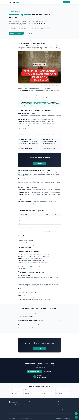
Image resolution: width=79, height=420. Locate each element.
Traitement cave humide (29, 389)
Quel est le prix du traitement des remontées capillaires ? (30, 324)
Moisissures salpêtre (13, 393)
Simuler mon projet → (39, 163)
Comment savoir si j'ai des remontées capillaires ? (29, 312)
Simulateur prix (59, 393)
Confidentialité (65, 418)
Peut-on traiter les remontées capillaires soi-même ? (29, 327)
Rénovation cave (32, 404)
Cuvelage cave (43, 389)
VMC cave (27, 393)
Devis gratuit (66, 2)
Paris (44, 404)
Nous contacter (47, 371)
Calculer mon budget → (39, 348)
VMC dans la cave (33, 266)
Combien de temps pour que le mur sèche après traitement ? (31, 320)
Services (36, 2)
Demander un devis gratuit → (16, 33)
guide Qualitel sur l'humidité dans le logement (38, 102)
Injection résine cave (13, 389)
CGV (69, 418)
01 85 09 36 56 (30, 33)
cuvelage (21, 284)
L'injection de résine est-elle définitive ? (26, 316)
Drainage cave (59, 389)
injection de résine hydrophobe (25, 172)
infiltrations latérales (45, 134)
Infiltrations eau (43, 393)
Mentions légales (59, 418)
